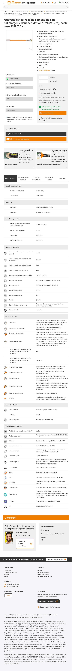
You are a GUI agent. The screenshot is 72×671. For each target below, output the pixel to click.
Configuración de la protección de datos (31, 617)
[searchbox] (34, 7)
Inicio (6, 11)
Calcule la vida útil (16, 134)
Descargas (62, 178)
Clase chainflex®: (44, 70)
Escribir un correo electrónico (22, 543)
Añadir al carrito (46, 113)
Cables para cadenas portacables (19, 11)
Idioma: (44, 607)
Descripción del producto (23, 178)
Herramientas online (49, 178)
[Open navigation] (4, 3)
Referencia (9, 75)
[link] (36, 134)
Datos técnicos (10, 178)
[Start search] (67, 7)
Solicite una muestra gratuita (17, 139)
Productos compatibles (36, 178)
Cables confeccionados (37, 11)
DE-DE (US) (65, 2)
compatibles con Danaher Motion (31, 13)
